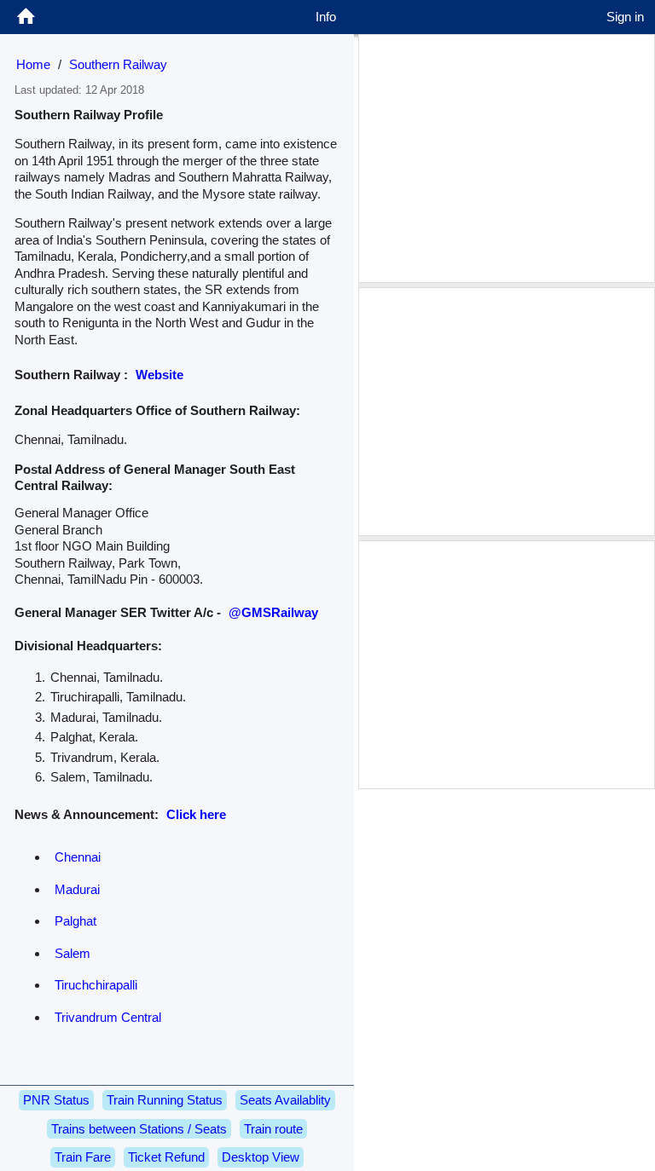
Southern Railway (118, 64)
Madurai (77, 889)
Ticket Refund (166, 1157)
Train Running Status (165, 1100)
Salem (72, 953)
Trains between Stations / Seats (139, 1129)
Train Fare (83, 1157)
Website (159, 374)
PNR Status (56, 1100)
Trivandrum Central (108, 1017)
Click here (196, 814)
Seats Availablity (285, 1100)
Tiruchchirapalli (96, 985)
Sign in (625, 16)
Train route (273, 1129)
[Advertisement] (506, 158)
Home (33, 64)
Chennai (78, 857)
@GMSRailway (273, 612)
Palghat (75, 921)
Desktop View (260, 1157)
